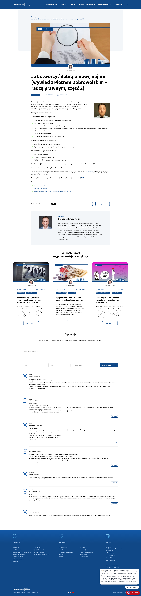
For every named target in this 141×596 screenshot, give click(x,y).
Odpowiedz (114, 391)
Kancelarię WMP (110, 550)
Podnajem (61, 554)
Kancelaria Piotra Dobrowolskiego (44, 186)
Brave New (125, 592)
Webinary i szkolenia (18, 556)
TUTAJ (83, 178)
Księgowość (16, 547)
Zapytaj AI (63, 4)
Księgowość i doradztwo (86, 4)
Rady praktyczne (84, 556)
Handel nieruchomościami (65, 550)
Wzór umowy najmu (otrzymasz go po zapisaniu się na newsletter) (53, 191)
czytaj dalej (29, 323)
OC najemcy (16, 561)
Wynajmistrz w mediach (39, 550)
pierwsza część (89, 172)
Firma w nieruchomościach (103, 292)
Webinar (61, 556)
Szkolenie (82, 547)
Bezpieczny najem (103, 4)
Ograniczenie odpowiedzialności (42, 554)
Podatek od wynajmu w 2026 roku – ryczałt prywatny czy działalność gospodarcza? (29, 300)
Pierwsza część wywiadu (41, 188)
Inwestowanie (20, 292)
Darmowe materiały (51, 4)
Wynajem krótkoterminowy (66, 552)
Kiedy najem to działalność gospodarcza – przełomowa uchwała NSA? (107, 300)
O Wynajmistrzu (118, 4)
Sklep (71, 4)
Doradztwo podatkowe (18, 550)
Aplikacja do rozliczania (18, 559)
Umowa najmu (49, 17)
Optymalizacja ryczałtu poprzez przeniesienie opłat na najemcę (69, 298)
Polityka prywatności (39, 552)
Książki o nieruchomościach (19, 554)
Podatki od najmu (31, 292)
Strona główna (35, 17)
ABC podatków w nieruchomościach (22, 552)
